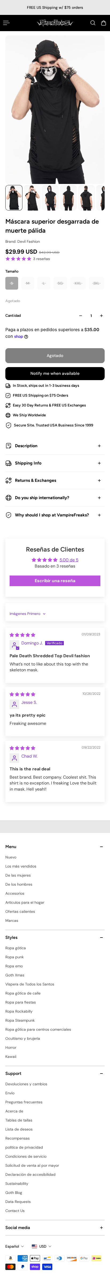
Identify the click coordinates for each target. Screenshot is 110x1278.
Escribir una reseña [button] (55, 580)
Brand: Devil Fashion (22, 241)
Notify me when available (55, 373)
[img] (22, 635)
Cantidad (13, 315)
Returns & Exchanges (35, 480)
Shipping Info (28, 463)
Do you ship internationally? (42, 497)
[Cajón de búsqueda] (93, 23)
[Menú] (6, 23)
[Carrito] (103, 23)
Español (12, 1246)
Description (26, 445)
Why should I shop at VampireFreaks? (52, 514)
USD (42, 1246)
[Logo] (55, 23)
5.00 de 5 (69, 560)
